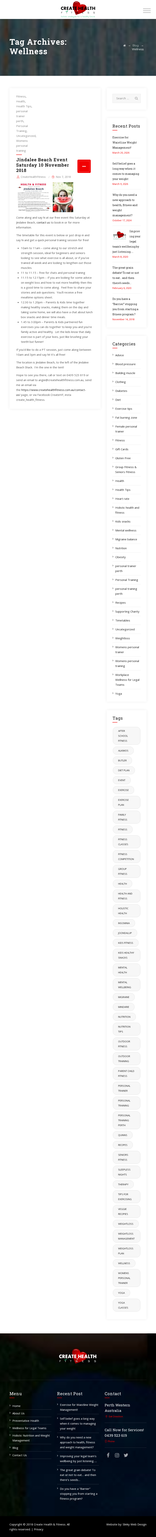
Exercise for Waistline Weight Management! (124, 142)
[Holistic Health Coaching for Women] (78, 9)
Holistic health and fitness (127, 510)
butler (122, 760)
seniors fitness (123, 1157)
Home (16, 1406)
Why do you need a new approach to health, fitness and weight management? (125, 205)
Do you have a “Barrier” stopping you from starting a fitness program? (78, 1493)
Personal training (124, 1103)
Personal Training (126, 580)
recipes (122, 1145)
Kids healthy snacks (126, 955)
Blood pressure (125, 364)
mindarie (123, 1007)
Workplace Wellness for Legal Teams (127, 680)
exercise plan (123, 802)
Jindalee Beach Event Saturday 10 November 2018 (42, 165)
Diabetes (121, 391)
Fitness (21, 96)
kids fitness (125, 943)
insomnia (124, 923)
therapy (123, 1184)
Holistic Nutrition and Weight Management (31, 1437)
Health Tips (23, 106)
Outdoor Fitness (124, 1044)
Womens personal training (22, 145)
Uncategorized (26, 136)
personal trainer (124, 1088)
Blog (15, 1448)
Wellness (124, 1263)
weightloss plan (125, 1251)
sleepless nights (124, 1172)
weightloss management (126, 1236)
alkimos (123, 750)
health (122, 883)
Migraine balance (126, 539)
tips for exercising (125, 1197)
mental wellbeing (124, 985)
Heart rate (122, 499)
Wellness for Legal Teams (29, 1428)
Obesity (120, 557)
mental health (122, 970)
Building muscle (125, 373)
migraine (123, 997)
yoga (121, 1293)
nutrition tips (124, 1029)
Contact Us (19, 1455)
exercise (123, 790)
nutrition (124, 1016)
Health (20, 101)
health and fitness (125, 896)
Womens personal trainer (127, 649)
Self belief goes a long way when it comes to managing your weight (78, 1423)
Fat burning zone (126, 417)
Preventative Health (25, 1420)
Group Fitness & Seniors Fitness (126, 469)
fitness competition (126, 856)
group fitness (122, 871)
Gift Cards (121, 449)
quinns (122, 1135)
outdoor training (124, 1058)
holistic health (123, 911)
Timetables (122, 620)
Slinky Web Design (134, 1524)
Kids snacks (123, 521)
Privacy (38, 1529)
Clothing (120, 382)
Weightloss (122, 638)
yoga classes (123, 1305)
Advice (119, 355)
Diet (118, 400)
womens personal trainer (124, 1278)
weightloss (125, 1224)
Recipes (120, 602)
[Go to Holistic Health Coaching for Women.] (124, 45)
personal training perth (126, 591)
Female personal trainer (126, 428)
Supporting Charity (127, 611)
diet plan (124, 770)
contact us (43, 222)
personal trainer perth (22, 116)
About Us (18, 1413)
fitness (122, 829)
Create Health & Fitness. (50, 1524)
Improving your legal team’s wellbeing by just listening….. (78, 1458)
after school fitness (123, 735)
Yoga (118, 693)
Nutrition (121, 548)
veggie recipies (123, 1211)
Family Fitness (122, 817)
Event (121, 780)
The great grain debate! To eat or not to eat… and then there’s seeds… (78, 1475)
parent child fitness (126, 1073)
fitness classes (123, 842)
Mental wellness (125, 530)
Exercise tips (123, 408)
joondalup (125, 933)
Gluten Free (123, 458)
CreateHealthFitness (33, 177)
